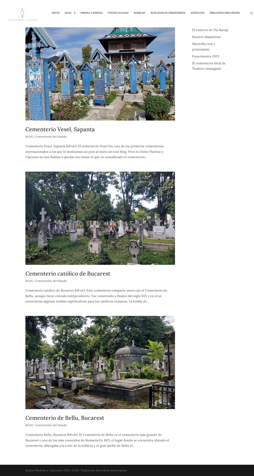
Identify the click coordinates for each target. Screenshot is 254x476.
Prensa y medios (91, 12)
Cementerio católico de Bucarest (67, 273)
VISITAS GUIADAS (118, 12)
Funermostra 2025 (205, 56)
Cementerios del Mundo (51, 136)
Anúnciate (197, 12)
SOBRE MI (139, 12)
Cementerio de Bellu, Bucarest (64, 417)
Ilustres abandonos (206, 37)
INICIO (56, 12)
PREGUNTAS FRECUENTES (225, 12)
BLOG (68, 12)
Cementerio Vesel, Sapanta (60, 129)
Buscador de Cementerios (168, 12)
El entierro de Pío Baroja (210, 30)
